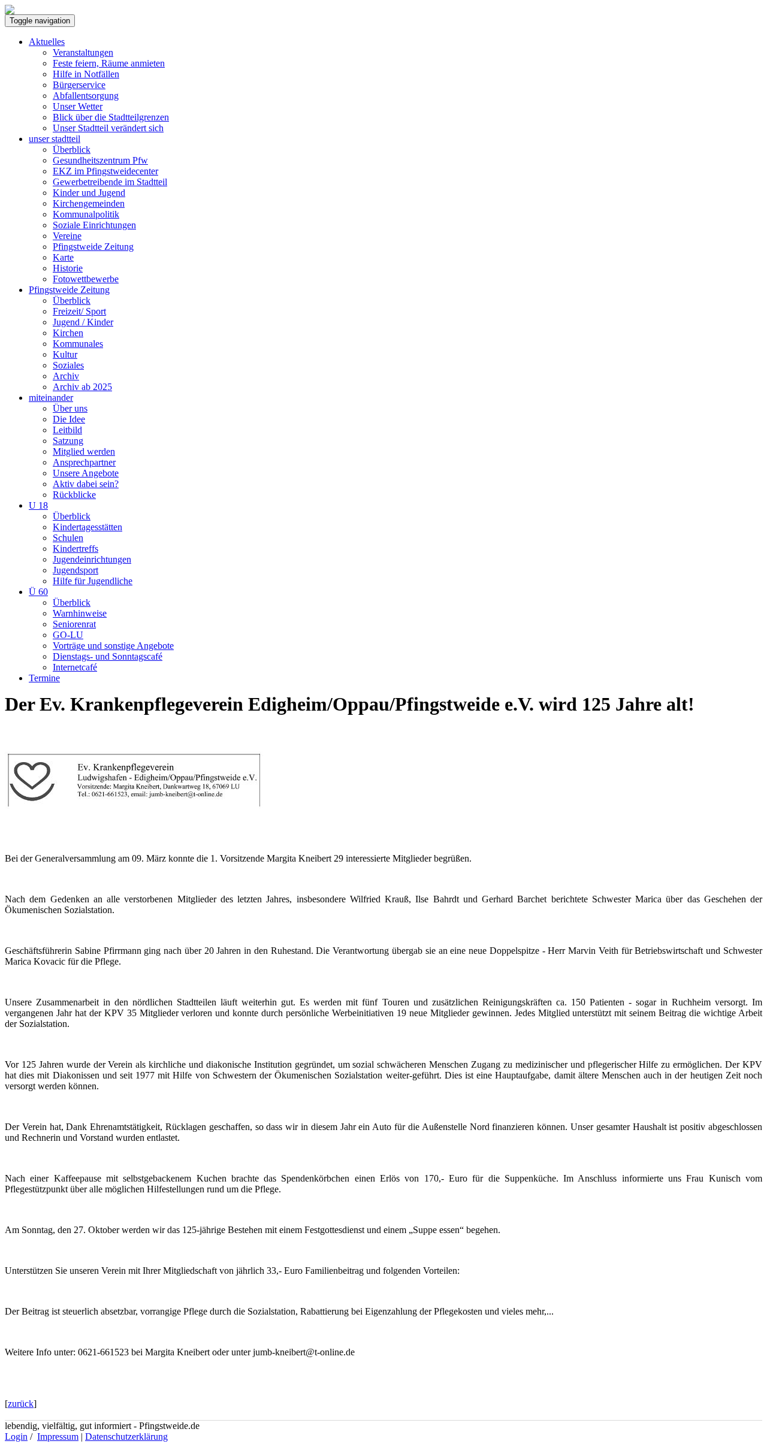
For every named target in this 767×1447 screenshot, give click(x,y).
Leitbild (67, 430)
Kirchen (68, 333)
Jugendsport (75, 570)
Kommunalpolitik (86, 214)
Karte (63, 257)
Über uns (70, 408)
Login (16, 1436)
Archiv (66, 376)
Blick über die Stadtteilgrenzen (111, 117)
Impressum (57, 1436)
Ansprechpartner (84, 462)
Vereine (67, 236)
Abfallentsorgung (86, 95)
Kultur (65, 354)
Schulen (68, 538)
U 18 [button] (38, 505)
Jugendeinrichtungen (92, 559)
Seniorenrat (74, 624)
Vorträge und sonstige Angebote (113, 646)
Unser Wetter (77, 106)
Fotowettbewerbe (86, 279)
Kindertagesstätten (87, 527)
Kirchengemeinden (89, 203)
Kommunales (78, 344)
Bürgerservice (79, 85)
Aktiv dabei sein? (86, 484)
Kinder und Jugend (89, 193)
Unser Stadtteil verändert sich (108, 128)
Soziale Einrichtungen (94, 225)
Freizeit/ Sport (79, 311)
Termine (44, 678)
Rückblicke (74, 495)
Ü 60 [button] (38, 592)
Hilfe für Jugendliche (92, 581)
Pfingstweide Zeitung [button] (69, 290)
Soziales (68, 365)
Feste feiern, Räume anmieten (109, 63)
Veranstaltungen (83, 52)
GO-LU (68, 635)
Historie (68, 268)
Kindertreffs (75, 548)
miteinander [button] (51, 397)
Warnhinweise (80, 613)
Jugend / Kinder (83, 322)
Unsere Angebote (86, 473)
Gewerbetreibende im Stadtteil (110, 182)
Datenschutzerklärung (126, 1436)
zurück (21, 1403)
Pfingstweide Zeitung (93, 246)
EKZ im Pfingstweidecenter (105, 171)
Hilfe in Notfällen (86, 74)
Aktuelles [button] (47, 42)
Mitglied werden (84, 451)
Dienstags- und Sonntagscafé (107, 656)
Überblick (71, 149)
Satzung (68, 441)
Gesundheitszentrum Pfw (100, 160)
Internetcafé (75, 667)
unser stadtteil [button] (54, 139)
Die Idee (69, 419)
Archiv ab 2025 (82, 387)
